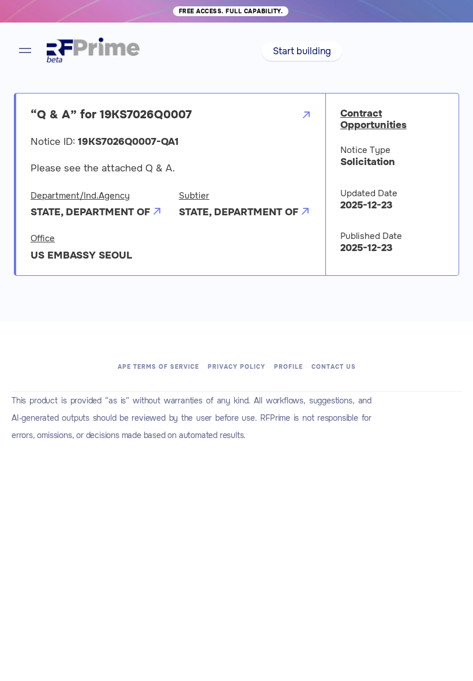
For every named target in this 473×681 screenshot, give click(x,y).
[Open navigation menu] (25, 50)
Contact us (333, 367)
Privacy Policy (236, 367)
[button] (302, 51)
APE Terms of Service (158, 367)
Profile (288, 367)
